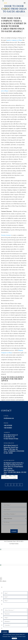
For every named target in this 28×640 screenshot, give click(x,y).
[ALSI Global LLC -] (9, 3)
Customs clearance (6, 235)
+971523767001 (20, 451)
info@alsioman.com (9, 418)
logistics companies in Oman (14, 40)
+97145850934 (11, 451)
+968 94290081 (8, 428)
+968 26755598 (8, 425)
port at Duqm (4, 91)
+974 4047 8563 (12, 472)
